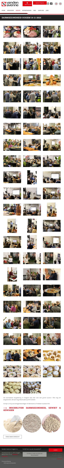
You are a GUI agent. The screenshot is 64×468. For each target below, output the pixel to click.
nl (56, 4)
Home (3, 10)
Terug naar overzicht (13, 436)
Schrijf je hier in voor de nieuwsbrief (34, 454)
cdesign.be (59, 459)
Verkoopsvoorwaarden (10, 463)
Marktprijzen (40, 3)
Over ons (41, 10)
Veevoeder (10, 10)
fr (60, 4)
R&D (34, 10)
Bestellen (28, 4)
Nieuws (18, 10)
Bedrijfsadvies (26, 10)
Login (55, 450)
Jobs (47, 10)
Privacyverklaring (6, 461)
